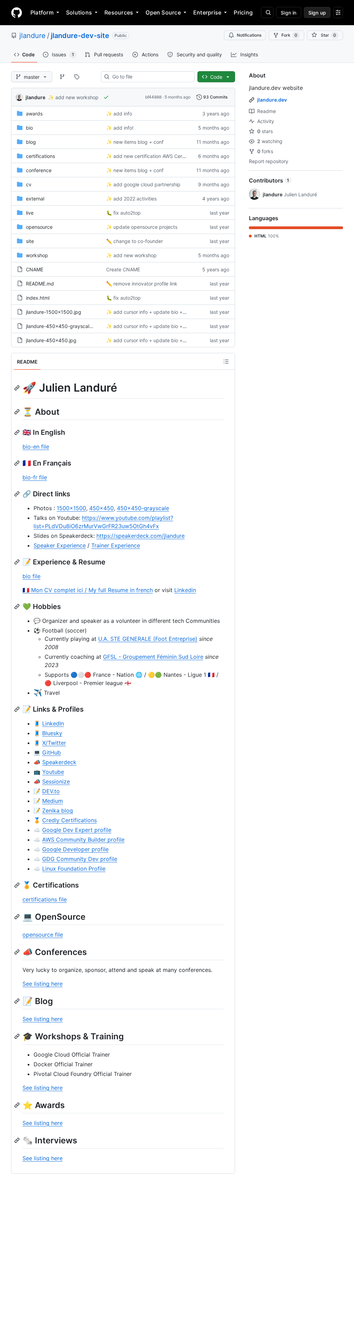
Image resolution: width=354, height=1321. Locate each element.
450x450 (101, 508)
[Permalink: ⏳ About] (17, 411)
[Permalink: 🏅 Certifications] (17, 885)
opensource (39, 227)
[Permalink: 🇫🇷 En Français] (17, 463)
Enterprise (207, 12)
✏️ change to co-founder (134, 241)
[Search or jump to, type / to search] (267, 12)
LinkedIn (53, 723)
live (30, 213)
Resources (118, 12)
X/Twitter (54, 742)
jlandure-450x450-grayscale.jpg (63, 326)
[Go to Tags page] (76, 76)
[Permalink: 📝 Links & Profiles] (17, 709)
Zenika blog (57, 810)
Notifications (249, 35)
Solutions (79, 12)
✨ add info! (119, 128)
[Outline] (226, 361)
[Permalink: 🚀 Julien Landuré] (17, 388)
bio (29, 128)
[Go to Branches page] (62, 76)
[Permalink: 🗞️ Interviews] (17, 1140)
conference (39, 170)
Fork (289, 35)
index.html (37, 298)
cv (28, 184)
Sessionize (56, 781)
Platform (42, 12)
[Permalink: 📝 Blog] (17, 1001)
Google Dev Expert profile (76, 829)
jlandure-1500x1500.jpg (53, 312)
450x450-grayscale (143, 508)
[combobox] (150, 77)
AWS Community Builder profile (83, 839)
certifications (40, 156)
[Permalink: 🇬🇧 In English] (17, 432)
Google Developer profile (75, 849)
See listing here (42, 983)
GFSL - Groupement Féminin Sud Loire (153, 656)
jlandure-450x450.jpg (51, 340)
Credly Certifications (69, 820)
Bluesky (52, 733)
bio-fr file (34, 477)
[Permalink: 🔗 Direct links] (17, 494)
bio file (31, 576)
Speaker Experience (60, 545)
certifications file (44, 899)
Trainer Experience (115, 545)
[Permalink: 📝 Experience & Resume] (17, 562)
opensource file (42, 934)
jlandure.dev (272, 100)
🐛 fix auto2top (123, 213)
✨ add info (119, 113)
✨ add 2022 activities (131, 199)
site (30, 241)
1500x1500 (71, 508)
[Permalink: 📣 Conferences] (17, 952)
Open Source (163, 12)
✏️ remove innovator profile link (141, 284)
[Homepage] (16, 12)
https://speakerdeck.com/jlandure (140, 535)
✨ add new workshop (73, 97)
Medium (52, 800)
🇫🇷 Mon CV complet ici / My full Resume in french (87, 590)
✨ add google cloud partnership (143, 184)
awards (34, 113)
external (35, 199)
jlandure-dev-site (80, 35)
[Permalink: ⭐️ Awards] (17, 1105)
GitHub (51, 752)
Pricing (243, 12)
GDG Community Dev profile (79, 858)
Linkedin (185, 590)
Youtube (53, 771)
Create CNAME (123, 269)
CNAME (34, 269)
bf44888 (153, 97)
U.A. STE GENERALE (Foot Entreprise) (147, 638)
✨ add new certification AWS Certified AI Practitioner (166, 156)
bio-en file (35, 446)
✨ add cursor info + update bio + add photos (158, 312)
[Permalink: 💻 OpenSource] (17, 916)
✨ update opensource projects (141, 227)
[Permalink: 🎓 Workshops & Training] (17, 1036)
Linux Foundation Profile (73, 868)
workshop (37, 255)
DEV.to (51, 791)
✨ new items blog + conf (135, 142)
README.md (40, 284)
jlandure (32, 35)
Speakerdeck (59, 762)
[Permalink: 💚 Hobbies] (17, 606)
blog (31, 142)
